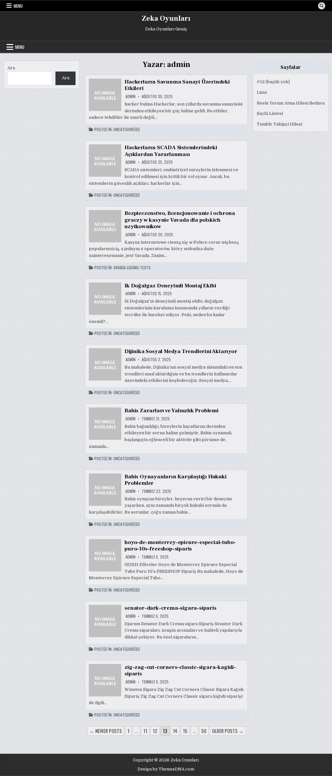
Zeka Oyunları (166, 18)
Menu (18, 6)
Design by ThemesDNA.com (165, 769)
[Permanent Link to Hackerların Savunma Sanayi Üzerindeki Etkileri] (105, 95)
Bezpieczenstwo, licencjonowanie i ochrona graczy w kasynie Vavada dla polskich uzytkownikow (179, 220)
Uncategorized (126, 129)
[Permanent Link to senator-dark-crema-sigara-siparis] (105, 621)
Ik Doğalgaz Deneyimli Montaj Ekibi (170, 285)
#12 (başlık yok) (273, 81)
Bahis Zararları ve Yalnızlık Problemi (171, 410)
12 (155, 730)
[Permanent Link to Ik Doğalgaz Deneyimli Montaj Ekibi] (105, 299)
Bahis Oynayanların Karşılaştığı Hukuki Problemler (175, 480)
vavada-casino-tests (132, 268)
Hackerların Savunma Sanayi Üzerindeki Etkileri (177, 85)
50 (204, 730)
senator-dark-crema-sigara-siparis (170, 608)
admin (130, 96)
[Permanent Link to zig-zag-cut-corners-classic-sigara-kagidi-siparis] (105, 680)
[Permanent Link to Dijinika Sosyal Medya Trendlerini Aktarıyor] (105, 364)
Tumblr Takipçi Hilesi (279, 124)
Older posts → (227, 730)
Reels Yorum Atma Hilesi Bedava (291, 103)
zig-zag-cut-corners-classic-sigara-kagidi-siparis (180, 670)
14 (175, 730)
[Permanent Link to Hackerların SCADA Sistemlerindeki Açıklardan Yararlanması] (105, 160)
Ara (11, 67)
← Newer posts (105, 730)
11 (145, 730)
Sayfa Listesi (270, 113)
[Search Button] (321, 5)
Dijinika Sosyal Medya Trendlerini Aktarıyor (180, 351)
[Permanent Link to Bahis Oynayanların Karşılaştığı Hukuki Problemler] (105, 489)
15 (185, 730)
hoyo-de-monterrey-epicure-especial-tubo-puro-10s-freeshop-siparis (180, 545)
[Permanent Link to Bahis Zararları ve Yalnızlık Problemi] (105, 423)
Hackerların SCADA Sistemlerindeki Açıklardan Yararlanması (170, 151)
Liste (262, 92)
